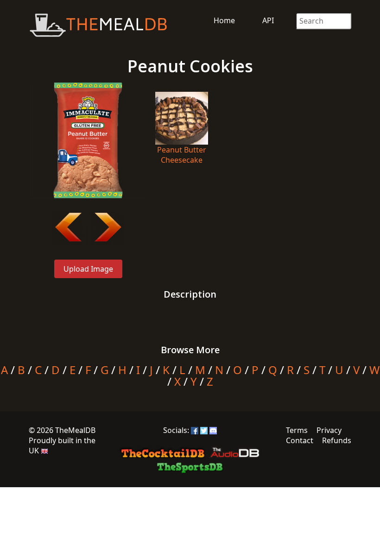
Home (224, 20)
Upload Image (88, 269)
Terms (297, 430)
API (268, 20)
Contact (299, 440)
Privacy (329, 430)
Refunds (336, 440)
